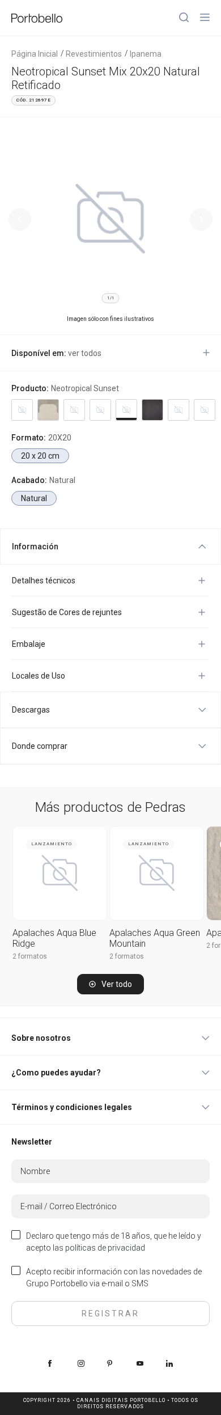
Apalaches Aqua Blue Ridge (54, 938)
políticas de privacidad (105, 1247)
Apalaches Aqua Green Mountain (154, 938)
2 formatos (29, 956)
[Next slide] (201, 219)
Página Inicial (34, 53)
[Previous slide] (19, 219)
